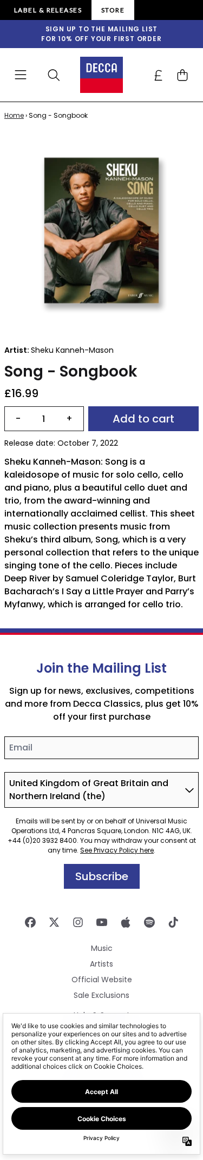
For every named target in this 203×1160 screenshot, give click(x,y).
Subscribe (101, 876)
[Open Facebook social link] (30, 922)
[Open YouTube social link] (102, 922)
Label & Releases (48, 10)
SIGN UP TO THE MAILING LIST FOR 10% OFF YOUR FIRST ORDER (101, 33)
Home (14, 115)
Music (102, 948)
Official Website (101, 979)
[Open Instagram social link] (78, 922)
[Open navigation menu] (20, 75)
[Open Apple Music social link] (125, 922)
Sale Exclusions (101, 995)
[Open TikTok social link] (173, 922)
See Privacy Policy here (117, 850)
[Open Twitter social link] (54, 922)
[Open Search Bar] (53, 75)
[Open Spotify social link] (149, 922)
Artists (101, 963)
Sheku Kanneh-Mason (72, 350)
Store (113, 10)
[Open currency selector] (159, 75)
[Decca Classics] (101, 75)
